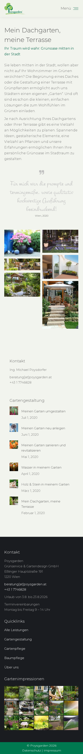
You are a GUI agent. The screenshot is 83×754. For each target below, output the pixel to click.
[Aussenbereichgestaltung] (41, 693)
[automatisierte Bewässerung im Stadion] (71, 723)
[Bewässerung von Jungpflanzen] (41, 723)
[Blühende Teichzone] (26, 723)
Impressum (52, 750)
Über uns (11, 667)
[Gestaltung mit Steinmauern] (41, 708)
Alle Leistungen (16, 630)
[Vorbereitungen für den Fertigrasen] (56, 723)
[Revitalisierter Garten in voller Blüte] (11, 723)
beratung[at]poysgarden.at (31, 377)
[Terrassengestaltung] (22, 243)
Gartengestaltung (18, 639)
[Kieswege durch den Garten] (26, 693)
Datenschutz (31, 750)
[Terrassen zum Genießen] (22, 264)
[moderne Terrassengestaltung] (60, 267)
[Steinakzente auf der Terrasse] (60, 241)
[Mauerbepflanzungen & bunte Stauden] (56, 708)
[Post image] (14, 410)
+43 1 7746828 (20, 382)
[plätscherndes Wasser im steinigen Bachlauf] (26, 708)
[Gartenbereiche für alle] (22, 285)
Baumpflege (14, 658)
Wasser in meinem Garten (41, 467)
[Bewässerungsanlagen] (71, 708)
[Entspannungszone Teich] (71, 693)
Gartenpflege (14, 649)
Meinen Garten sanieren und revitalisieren (43, 447)
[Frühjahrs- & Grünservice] (56, 693)
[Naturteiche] (11, 693)
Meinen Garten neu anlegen (43, 428)
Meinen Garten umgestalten (43, 411)
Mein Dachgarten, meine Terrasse (40, 504)
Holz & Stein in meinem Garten (45, 484)
